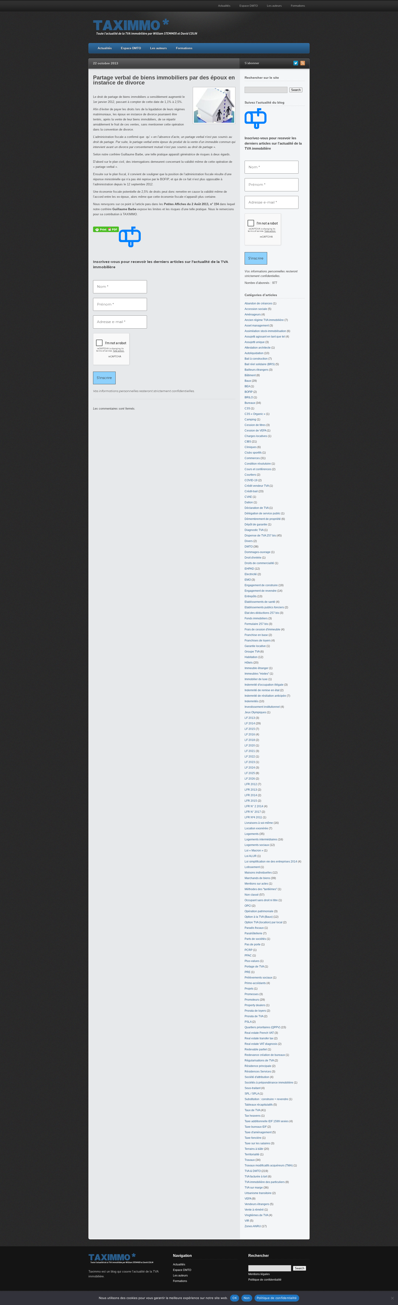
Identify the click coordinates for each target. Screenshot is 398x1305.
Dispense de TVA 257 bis (260, 535)
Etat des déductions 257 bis (262, 613)
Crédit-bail (251, 491)
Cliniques (251, 447)
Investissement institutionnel (262, 706)
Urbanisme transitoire (258, 1193)
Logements (252, 834)
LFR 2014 (251, 795)
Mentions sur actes (256, 883)
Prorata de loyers (255, 1010)
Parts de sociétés (255, 939)
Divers (249, 541)
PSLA (248, 1021)
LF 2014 (250, 723)
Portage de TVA (254, 966)
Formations (298, 5)
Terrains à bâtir (254, 1149)
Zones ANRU (253, 1226)
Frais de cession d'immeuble (262, 629)
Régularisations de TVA (259, 1060)
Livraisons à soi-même (259, 822)
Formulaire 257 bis (256, 624)
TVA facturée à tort (256, 1176)
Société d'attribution (257, 1077)
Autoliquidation (254, 353)
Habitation (251, 657)
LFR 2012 (251, 784)
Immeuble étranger (256, 668)
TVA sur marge (254, 1187)
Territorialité (252, 1154)
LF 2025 (250, 773)
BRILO (249, 397)
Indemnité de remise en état (262, 690)
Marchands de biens (257, 878)
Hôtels (249, 662)
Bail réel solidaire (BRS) (260, 364)
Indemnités (251, 701)
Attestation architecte (258, 347)
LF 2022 (250, 756)
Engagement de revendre (261, 590)
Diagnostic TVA (254, 530)
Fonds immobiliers (256, 618)
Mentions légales (259, 1274)
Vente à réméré (254, 1209)
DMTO (249, 546)
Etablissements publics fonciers (264, 607)
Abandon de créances (258, 303)
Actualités (224, 5)
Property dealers (255, 1005)
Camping (250, 419)
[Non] (392, 1298)
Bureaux (250, 403)
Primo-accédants (255, 983)
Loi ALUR (251, 856)
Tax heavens (252, 1115)
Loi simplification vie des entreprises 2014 (271, 861)
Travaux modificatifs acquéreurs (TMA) (269, 1165)
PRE (247, 972)
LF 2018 (250, 740)
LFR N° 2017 (253, 811)
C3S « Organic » (255, 414)
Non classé (252, 894)
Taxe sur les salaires (257, 1143)
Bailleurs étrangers (256, 369)
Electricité (251, 574)
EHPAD (249, 568)
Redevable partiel (256, 1049)
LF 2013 (250, 717)
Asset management (257, 325)
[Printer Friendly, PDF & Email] (106, 229)
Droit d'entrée (253, 557)
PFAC (248, 955)
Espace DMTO (249, 5)
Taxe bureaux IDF (256, 1126)
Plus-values (252, 961)
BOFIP (249, 391)
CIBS (248, 441)
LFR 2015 (251, 800)
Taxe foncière (253, 1137)
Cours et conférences (258, 469)
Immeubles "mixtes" (257, 673)
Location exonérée (256, 828)
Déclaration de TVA (257, 508)
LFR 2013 (251, 789)
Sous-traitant (252, 1088)
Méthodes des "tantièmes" (261, 889)
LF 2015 (250, 729)
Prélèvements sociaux (258, 977)
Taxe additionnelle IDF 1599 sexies (267, 1121)
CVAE (248, 496)
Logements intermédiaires (261, 839)
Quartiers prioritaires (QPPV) (262, 1027)
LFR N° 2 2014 (254, 806)
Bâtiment (250, 375)
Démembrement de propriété (263, 519)
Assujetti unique (255, 342)
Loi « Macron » (254, 850)
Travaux (250, 1160)
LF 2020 (250, 745)
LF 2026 (250, 778)
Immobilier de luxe (256, 679)
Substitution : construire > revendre (266, 1099)
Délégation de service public (262, 513)
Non (247, 1298)
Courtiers (250, 474)
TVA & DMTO (253, 1171)
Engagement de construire (261, 585)
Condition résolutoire (258, 463)
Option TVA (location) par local (263, 922)
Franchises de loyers (258, 640)
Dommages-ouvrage (257, 552)
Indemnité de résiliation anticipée (265, 695)
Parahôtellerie (253, 933)
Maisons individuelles (258, 872)
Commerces (252, 458)
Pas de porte (252, 944)
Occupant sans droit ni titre (261, 900)
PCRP (248, 950)
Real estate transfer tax (259, 1038)
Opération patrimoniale (259, 911)
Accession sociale (256, 309)
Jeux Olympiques (255, 712)
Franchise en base (256, 635)
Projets (249, 988)
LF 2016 (250, 734)
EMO (248, 579)
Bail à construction (256, 358)
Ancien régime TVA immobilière (264, 320)
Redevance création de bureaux (265, 1055)
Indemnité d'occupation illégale (264, 684)
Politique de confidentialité (264, 1279)
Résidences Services (258, 1071)
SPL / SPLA (252, 1093)
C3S (247, 408)
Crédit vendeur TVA (257, 485)
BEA (247, 386)
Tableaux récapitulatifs (259, 1104)
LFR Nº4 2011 (253, 817)
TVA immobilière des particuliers (265, 1182)
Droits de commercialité (259, 563)
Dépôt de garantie (256, 524)
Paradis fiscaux (254, 927)
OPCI (248, 905)
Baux (248, 380)
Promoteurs (252, 999)
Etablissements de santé (260, 601)
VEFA (248, 1198)
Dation (249, 502)
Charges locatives (256, 436)
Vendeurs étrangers (257, 1204)
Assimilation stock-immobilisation (265, 331)
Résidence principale (258, 1066)
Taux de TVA (252, 1110)
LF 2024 (250, 767)
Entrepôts (251, 596)
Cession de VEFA (255, 430)
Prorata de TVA (254, 1016)
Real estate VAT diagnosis (261, 1044)
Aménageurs (253, 314)
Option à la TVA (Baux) (259, 916)
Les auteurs (274, 5)
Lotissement (252, 867)
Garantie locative (255, 646)
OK (234, 1298)
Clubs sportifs (253, 452)
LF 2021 (250, 751)
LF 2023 (250, 762)
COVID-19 (251, 480)
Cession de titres (255, 425)
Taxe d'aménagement (258, 1132)
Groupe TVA (252, 651)
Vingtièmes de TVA (256, 1215)
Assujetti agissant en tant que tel (265, 336)
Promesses (252, 994)
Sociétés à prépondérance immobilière (269, 1082)
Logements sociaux (257, 845)
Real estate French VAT (259, 1032)
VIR (247, 1220)
